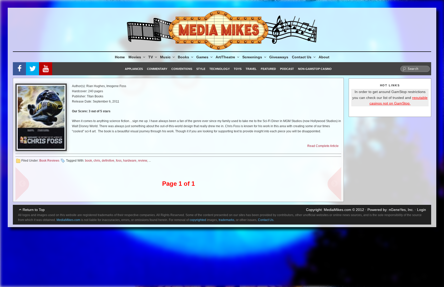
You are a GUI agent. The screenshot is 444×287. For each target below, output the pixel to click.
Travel (251, 68)
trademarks (226, 220)
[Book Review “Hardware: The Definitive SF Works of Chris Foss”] (41, 117)
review (142, 160)
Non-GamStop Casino (315, 68)
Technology (219, 68)
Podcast (287, 68)
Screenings (252, 57)
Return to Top (34, 210)
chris (97, 160)
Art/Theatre (225, 57)
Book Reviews (49, 160)
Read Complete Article (323, 146)
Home (120, 57)
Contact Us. (266, 220)
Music (165, 57)
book (88, 160)
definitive (108, 160)
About (324, 57)
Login (421, 210)
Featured (268, 68)
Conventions (181, 68)
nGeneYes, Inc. (401, 210)
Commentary (157, 68)
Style (200, 68)
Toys (238, 68)
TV (150, 57)
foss (119, 160)
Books (183, 57)
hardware (129, 160)
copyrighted (198, 220)
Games (202, 57)
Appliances (134, 68)
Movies (134, 57)
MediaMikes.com (337, 210)
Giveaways (278, 57)
